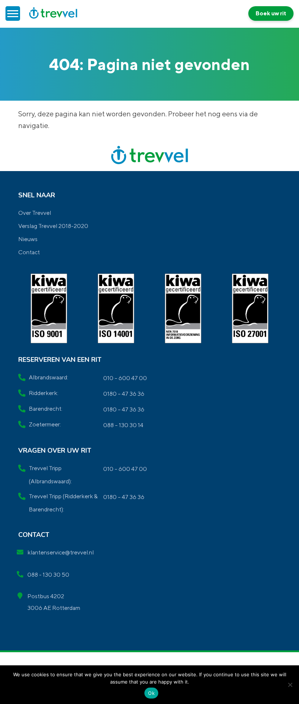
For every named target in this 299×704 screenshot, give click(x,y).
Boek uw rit (271, 13)
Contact (29, 252)
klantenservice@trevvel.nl (60, 552)
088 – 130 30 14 (123, 425)
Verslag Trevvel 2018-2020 (53, 226)
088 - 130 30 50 (48, 574)
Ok (151, 693)
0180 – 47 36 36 (123, 393)
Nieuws (28, 239)
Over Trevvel (34, 212)
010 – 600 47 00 (125, 378)
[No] (290, 684)
